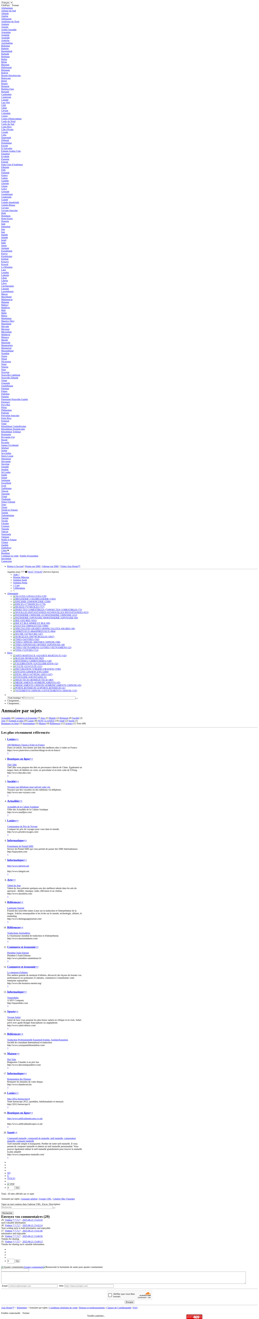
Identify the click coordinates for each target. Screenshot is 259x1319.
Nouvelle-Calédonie (10, 375)
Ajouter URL (45, 1199)
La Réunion (6, 267)
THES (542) (33, 639)
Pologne (5, 413)
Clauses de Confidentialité (118, 1307)
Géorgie (5, 183)
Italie (3, 243)
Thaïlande (6, 499)
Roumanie (6, 434)
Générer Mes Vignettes (64, 1199)
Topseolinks (13, 997)
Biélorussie (6, 67)
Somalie (5, 467)
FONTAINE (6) (38, 677)
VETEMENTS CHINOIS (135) (61, 690)
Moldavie (5, 334)
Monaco (5, 337)
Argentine (6, 32)
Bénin (4, 62)
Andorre (5, 24)
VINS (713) (32, 650)
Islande (4, 237)
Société (75, 718)
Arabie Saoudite (8, 29)
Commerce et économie (26, 718)
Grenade (5, 191)
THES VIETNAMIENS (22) (57, 647)
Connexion (6, 561)
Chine (4, 108)
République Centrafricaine (13, 426)
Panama (5, 396)
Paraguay (5, 402)
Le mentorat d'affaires (17, 972)
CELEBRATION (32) (47, 663)
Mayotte (5, 326)
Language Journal (15, 908)
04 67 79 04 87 (35, 572)
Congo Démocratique (11, 118)
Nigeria (4, 367)
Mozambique (7, 350)
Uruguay (5, 526)
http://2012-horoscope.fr (18, 1099)
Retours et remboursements (92, 1307)
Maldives (5, 307)
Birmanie (5, 70)
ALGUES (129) (38, 596)
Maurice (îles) (7, 321)
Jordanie (5, 248)
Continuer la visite (9, 556)
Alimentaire (12, 593)
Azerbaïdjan (7, 43)
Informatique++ (17, 840)
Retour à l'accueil (15, 566)
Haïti (3, 213)
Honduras (5, 216)
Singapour (6, 458)
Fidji (3, 170)
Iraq (3, 232)
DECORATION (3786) (49, 669)
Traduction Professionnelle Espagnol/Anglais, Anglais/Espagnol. (37, 1039)
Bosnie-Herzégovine (11, 75)
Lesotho (5, 272)
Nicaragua (6, 361)
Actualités (6, 718)
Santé (62, 720)
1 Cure (16, 585)
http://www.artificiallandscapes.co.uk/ (25, 1118)
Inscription (6, 558)
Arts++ (11, 879)
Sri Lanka (5, 472)
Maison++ (13, 1053)
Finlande (5, 172)
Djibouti (5, 140)
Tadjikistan (6, 488)
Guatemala (6, 197)
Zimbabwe (6, 547)
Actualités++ (14, 801)
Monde (4, 340)
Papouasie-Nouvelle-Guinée (14, 399)
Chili (3, 105)
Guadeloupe (7, 194)
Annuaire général (29, 1199)
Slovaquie (6, 461)
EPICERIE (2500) (42, 601)
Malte (4, 313)
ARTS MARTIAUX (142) (54, 655)
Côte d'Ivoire (7, 129)
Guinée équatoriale (10, 202)
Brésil (4, 81)
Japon (4, 245)
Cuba (3, 135)
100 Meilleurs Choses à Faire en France (26, 745)
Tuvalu (4, 520)
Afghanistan (7, 8)
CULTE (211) (35, 666)
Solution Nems (20, 582)
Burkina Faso (7, 89)
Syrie (3, 485)
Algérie (4, 16)
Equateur (5, 153)
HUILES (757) (37, 607)
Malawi (4, 305)
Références (55, 723)
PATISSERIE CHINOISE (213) (61, 615)
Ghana (4, 186)
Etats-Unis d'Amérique (12, 164)
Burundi (5, 91)
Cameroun (6, 97)
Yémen (4, 542)
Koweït (4, 264)
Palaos (4, 391)
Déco (9, 653)
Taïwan (4, 491)
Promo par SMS (32, 566)
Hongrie (5, 221)
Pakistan (5, 388)
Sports (71, 720)
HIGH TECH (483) (43, 680)
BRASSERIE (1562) (46, 599)
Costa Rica (6, 126)
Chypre (4, 110)
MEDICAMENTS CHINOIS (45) (64, 685)
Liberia (4, 280)
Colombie (5, 113)
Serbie (4, 450)
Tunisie (4, 512)
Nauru (4, 356)
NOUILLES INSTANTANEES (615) (70, 612)
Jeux (43, 718)
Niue (3, 369)
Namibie (5, 353)
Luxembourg (7, 291)
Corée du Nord (8, 121)
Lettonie (5, 275)
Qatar (3, 423)
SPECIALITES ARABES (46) (60, 628)
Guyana (5, 207)
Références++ (15, 902)
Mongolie (5, 342)
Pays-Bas (5, 404)
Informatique (29, 723)
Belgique (5, 56)
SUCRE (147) (36, 634)
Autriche (5, 40)
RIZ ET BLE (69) (41, 623)
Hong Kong (7, 218)
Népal (4, 359)
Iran (3, 229)
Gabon (4, 178)
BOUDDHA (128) (43, 661)
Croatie (4, 132)
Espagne (5, 159)
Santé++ (12, 1132)
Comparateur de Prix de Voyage (22, 826)
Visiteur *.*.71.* (13, 1220)
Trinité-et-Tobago (9, 510)
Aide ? (16, 574)
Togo (3, 504)
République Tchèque (11, 431)
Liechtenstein (7, 286)
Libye (4, 283)
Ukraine (5, 523)
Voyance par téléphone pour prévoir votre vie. (29, 787)
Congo (4, 116)
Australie (5, 37)
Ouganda (5, 383)
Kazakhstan (6, 251)
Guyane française (9, 210)
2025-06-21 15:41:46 (32, 1230)
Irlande (4, 234)
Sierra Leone (7, 456)
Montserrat (6, 348)
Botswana (6, 78)
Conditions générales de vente (63, 1307)
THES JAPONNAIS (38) (52, 644)
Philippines (6, 410)
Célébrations (19, 588)
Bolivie (4, 73)
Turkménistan (7, 515)
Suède (4, 475)
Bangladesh (6, 51)
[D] (8, 1173)
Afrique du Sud (8, 10)
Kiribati (4, 259)
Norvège (5, 372)
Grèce (4, 189)
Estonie (4, 162)
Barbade (5, 54)
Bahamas (5, 46)
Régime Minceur (21, 577)
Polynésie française (10, 415)
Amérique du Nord (10, 21)
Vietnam (5, 537)
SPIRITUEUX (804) (45, 631)
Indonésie (5, 226)
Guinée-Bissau (8, 205)
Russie (4, 440)
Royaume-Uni (8, 437)
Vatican (4, 531)
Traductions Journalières (18, 933)
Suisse (4, 477)
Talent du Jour (14, 885)
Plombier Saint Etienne (18, 953)
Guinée (4, 199)
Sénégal (5, 448)
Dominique (6, 143)
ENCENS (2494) (40, 671)
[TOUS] (11, 1178)
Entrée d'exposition (29, 556)
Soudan (4, 469)
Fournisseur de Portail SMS (20, 846)
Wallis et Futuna (8, 539)
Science (69, 723)
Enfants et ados (16, 720)
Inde (3, 224)
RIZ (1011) (31, 620)
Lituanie (5, 288)
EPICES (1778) (38, 604)
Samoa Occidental (9, 445)
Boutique (5, 553)
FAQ (135, 1307)
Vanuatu (5, 529)
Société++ (13, 781)
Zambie (4, 545)
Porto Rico (6, 418)
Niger (4, 364)
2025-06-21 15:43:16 (32, 1220)
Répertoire (22, 1307)
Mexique (5, 329)
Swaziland (6, 483)
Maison (42, 723)
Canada (4, 99)
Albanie (5, 13)
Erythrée (5, 156)
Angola (4, 27)
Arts (3, 720)
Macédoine (6, 296)
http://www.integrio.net (18, 866)
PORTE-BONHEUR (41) (52, 688)
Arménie (5, 35)
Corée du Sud (7, 124)
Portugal (5, 421)
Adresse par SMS (50, 566)
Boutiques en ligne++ (20, 758)
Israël (3, 240)
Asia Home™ (7, 1307)
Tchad (4, 496)
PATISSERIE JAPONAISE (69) (62, 617)
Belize (4, 59)
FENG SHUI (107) (43, 674)
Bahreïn (5, 48)
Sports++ (12, 1011)
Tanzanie (5, 493)
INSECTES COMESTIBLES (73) (65, 609)
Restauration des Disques (19, 1079)
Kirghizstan (6, 256)
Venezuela (6, 534)
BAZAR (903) (37, 658)
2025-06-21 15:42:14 (32, 1225)
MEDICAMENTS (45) (49, 682)
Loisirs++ (13, 739)
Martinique (6, 318)
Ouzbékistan (7, 386)
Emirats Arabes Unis (11, 151)
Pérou (4, 407)
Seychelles (6, 453)
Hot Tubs (11, 1059)
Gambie (5, 180)
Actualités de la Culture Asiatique (23, 807)
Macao (4, 294)
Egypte (4, 145)
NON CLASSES (46, 720)
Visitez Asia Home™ (70, 566)
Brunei (4, 83)
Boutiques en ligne (10, 723)
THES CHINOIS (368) (49, 642)
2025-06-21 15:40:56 (32, 1236)
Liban (4, 278)
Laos (3, 270)
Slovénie (5, 464)
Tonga (4, 507)
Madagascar (7, 299)
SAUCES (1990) (40, 626)
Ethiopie (5, 167)
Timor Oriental (8, 502)
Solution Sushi (20, 580)
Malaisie (5, 302)
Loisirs (30, 720)
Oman (4, 380)
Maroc (4, 315)
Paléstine (5, 394)
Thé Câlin (12, 764)
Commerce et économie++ (23, 947)
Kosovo (5, 261)
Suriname (5, 480)
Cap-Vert (5, 102)
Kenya (4, 253)
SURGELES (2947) (44, 636)
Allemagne (6, 19)
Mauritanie (6, 323)
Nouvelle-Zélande (9, 377)
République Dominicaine (13, 429)
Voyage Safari (14, 1017)
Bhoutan (5, 64)
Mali (3, 310)
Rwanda (5, 442)
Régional (64, 718)
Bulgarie (5, 86)
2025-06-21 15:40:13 (32, 1241)
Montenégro (7, 345)
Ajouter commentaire (33, 1267)
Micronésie (6, 332)
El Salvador (6, 148)
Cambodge (6, 94)
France (4, 175)
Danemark (6, 137)
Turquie (5, 518)
